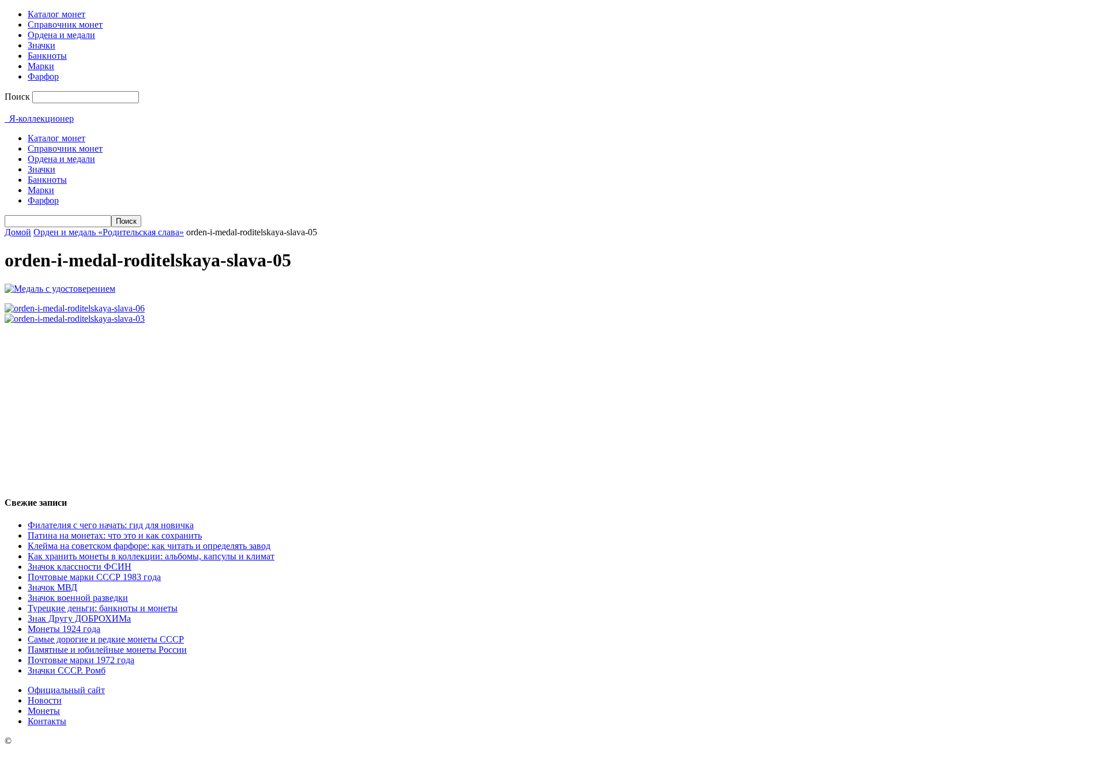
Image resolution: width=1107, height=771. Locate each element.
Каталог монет (56, 14)
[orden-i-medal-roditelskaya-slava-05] (60, 289)
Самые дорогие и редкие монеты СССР (106, 639)
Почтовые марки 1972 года (81, 660)
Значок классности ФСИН (79, 566)
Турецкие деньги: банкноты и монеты (103, 608)
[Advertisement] (553, 405)
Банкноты (47, 56)
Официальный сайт (66, 690)
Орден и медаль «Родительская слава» (108, 232)
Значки (41, 45)
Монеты (44, 711)
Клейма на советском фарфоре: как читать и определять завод (149, 546)
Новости (45, 700)
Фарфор (43, 76)
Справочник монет (65, 24)
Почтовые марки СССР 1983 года (94, 577)
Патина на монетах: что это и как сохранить (115, 535)
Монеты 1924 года (64, 629)
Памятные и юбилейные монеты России (107, 650)
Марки (41, 66)
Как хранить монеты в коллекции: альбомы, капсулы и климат (151, 556)
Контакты (47, 721)
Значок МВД (52, 587)
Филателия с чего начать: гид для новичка (111, 525)
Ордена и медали (61, 35)
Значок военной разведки (78, 598)
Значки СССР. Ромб (67, 670)
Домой (18, 232)
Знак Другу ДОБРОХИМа (79, 618)
